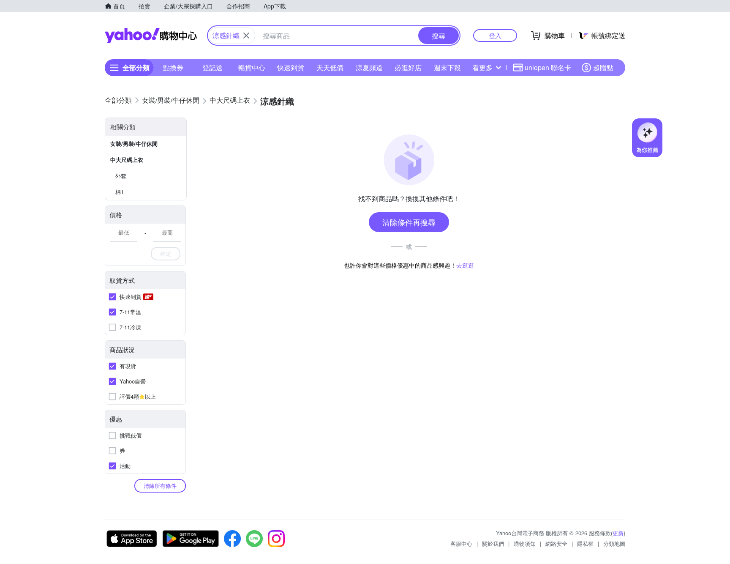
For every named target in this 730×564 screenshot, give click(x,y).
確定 (165, 253)
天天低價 (329, 67)
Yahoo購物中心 (151, 35)
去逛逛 (465, 265)
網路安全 (556, 543)
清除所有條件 (160, 486)
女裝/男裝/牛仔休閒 (134, 144)
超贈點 (603, 67)
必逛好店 (408, 67)
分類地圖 (614, 543)
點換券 (173, 67)
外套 (120, 176)
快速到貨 (290, 67)
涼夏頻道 (369, 67)
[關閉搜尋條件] (246, 35)
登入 (495, 35)
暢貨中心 (251, 67)
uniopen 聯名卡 (548, 67)
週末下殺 (447, 67)
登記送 (212, 67)
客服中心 (461, 543)
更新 (618, 533)
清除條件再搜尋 (409, 221)
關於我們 (493, 543)
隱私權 (585, 543)
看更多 (482, 67)
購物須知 (525, 543)
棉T (119, 192)
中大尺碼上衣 (126, 160)
